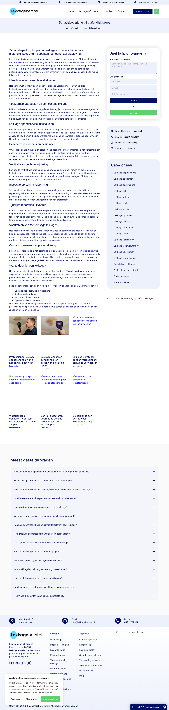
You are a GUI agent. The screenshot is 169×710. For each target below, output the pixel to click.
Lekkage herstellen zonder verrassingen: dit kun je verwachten (85, 360)
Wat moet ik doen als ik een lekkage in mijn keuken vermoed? (44, 516)
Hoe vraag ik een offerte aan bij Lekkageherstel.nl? (39, 596)
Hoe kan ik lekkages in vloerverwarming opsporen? (39, 551)
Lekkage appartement (125, 172)
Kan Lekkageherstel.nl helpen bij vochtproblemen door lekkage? (45, 525)
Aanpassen (16, 699)
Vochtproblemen (122, 282)
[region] (34, 689)
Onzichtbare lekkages (124, 264)
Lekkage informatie (88, 11)
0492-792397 (131, 622)
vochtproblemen (17, 62)
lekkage (83, 65)
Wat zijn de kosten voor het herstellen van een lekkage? (41, 542)
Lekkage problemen (123, 227)
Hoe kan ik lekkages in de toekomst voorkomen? (38, 578)
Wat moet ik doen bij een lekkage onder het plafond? (39, 560)
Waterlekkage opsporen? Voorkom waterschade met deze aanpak (22, 420)
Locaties (108, 11)
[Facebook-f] (11, 663)
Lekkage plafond (122, 221)
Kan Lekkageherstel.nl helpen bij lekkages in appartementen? (44, 587)
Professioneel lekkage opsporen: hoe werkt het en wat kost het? (22, 360)
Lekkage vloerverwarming (127, 245)
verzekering (87, 250)
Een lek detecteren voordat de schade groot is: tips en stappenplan (52, 420)
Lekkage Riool (121, 233)
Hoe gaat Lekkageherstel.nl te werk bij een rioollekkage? (42, 534)
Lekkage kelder (121, 197)
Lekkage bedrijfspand (124, 185)
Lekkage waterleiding (124, 258)
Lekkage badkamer (123, 178)
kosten (61, 260)
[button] (84, 471)
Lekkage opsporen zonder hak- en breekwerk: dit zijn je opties (53, 361)
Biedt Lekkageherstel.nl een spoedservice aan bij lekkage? (43, 480)
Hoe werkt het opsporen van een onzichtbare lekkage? (40, 507)
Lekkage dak (120, 191)
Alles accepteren (50, 699)
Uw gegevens (116, 76)
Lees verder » (14, 366)
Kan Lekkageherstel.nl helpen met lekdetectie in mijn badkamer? (45, 498)
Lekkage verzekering (124, 239)
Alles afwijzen (32, 699)
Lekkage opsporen (123, 215)
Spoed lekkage (121, 276)
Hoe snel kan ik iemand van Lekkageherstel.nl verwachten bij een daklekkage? (52, 489)
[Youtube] (29, 663)
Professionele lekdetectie (126, 270)
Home (71, 11)
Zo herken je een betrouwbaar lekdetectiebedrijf (83, 418)
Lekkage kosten (122, 209)
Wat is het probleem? (120, 59)
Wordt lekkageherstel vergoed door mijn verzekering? (40, 569)
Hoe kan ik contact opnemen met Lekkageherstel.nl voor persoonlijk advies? (51, 471)
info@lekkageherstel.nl (83, 622)
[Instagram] (23, 663)
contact (57, 250)
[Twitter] (17, 663)
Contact (122, 11)
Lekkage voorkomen (124, 252)
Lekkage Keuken (122, 203)
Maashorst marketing (39, 706)
